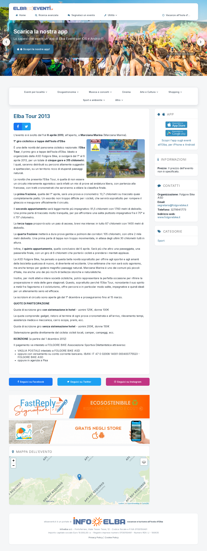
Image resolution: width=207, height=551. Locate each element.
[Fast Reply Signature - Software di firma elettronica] (79, 406)
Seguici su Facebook (32, 381)
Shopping (174, 92)
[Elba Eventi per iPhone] (176, 124)
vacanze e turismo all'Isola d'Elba (145, 521)
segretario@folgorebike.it (173, 205)
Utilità (111, 15)
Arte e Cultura (148, 92)
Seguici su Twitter (80, 381)
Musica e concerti (99, 92)
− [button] (13, 466)
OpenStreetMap (133, 503)
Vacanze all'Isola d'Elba (179, 15)
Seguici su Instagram (129, 381)
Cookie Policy (112, 537)
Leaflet (121, 503)
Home (22, 15)
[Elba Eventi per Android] (176, 132)
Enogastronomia (67, 92)
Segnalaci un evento (83, 15)
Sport (161, 240)
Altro (118, 100)
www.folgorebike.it (169, 217)
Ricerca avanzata (48, 15)
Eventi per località (34, 92)
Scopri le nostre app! (36, 49)
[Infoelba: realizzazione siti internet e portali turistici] (99, 521)
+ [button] (13, 460)
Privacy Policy (96, 537)
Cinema (126, 92)
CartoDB (145, 503)
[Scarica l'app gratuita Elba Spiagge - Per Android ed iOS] (79, 431)
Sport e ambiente (93, 100)
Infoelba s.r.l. (66, 529)
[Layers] (143, 461)
